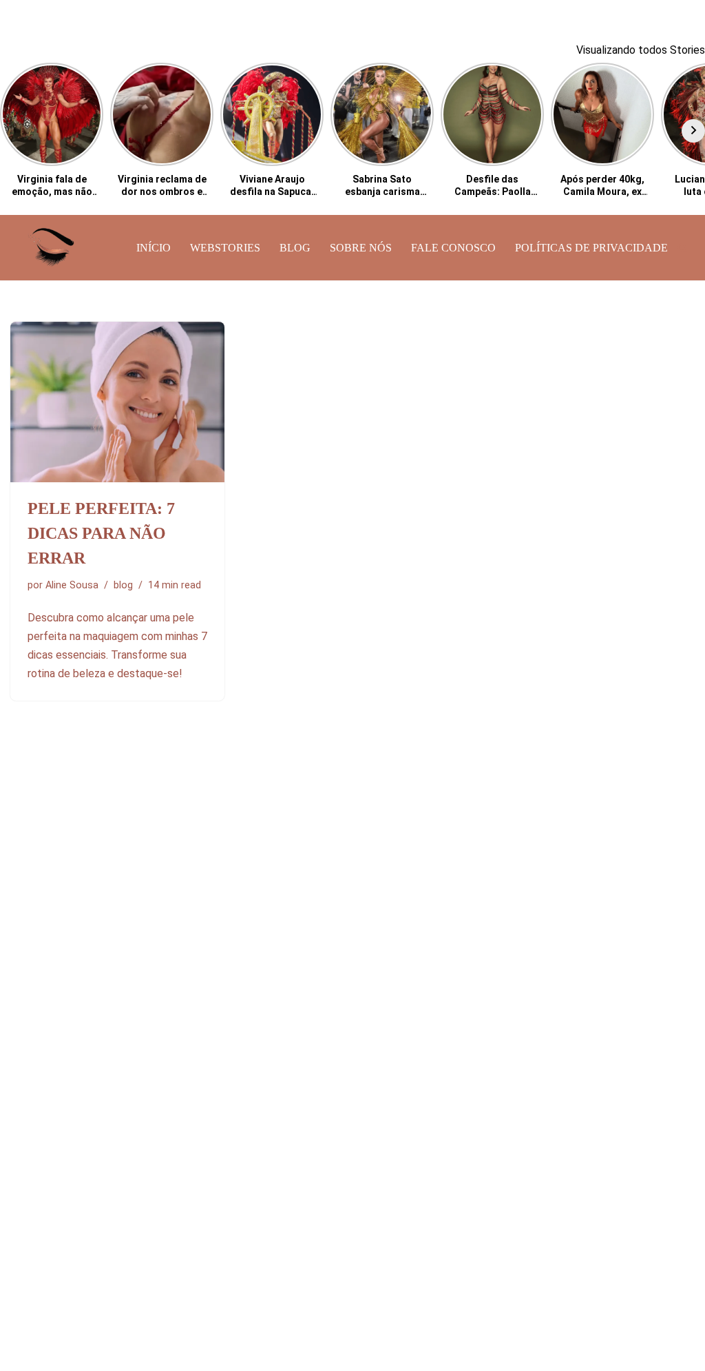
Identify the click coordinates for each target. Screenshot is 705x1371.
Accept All (269, 1313)
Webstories (225, 248)
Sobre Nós (361, 248)
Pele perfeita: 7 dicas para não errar (101, 533)
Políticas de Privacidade (591, 248)
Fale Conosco (453, 248)
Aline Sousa (71, 585)
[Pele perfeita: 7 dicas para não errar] (117, 402)
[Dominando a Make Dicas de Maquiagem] (51, 247)
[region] (179, 1271)
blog (295, 248)
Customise (89, 1313)
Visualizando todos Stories (640, 49)
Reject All (180, 1313)
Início (153, 248)
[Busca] (682, 248)
